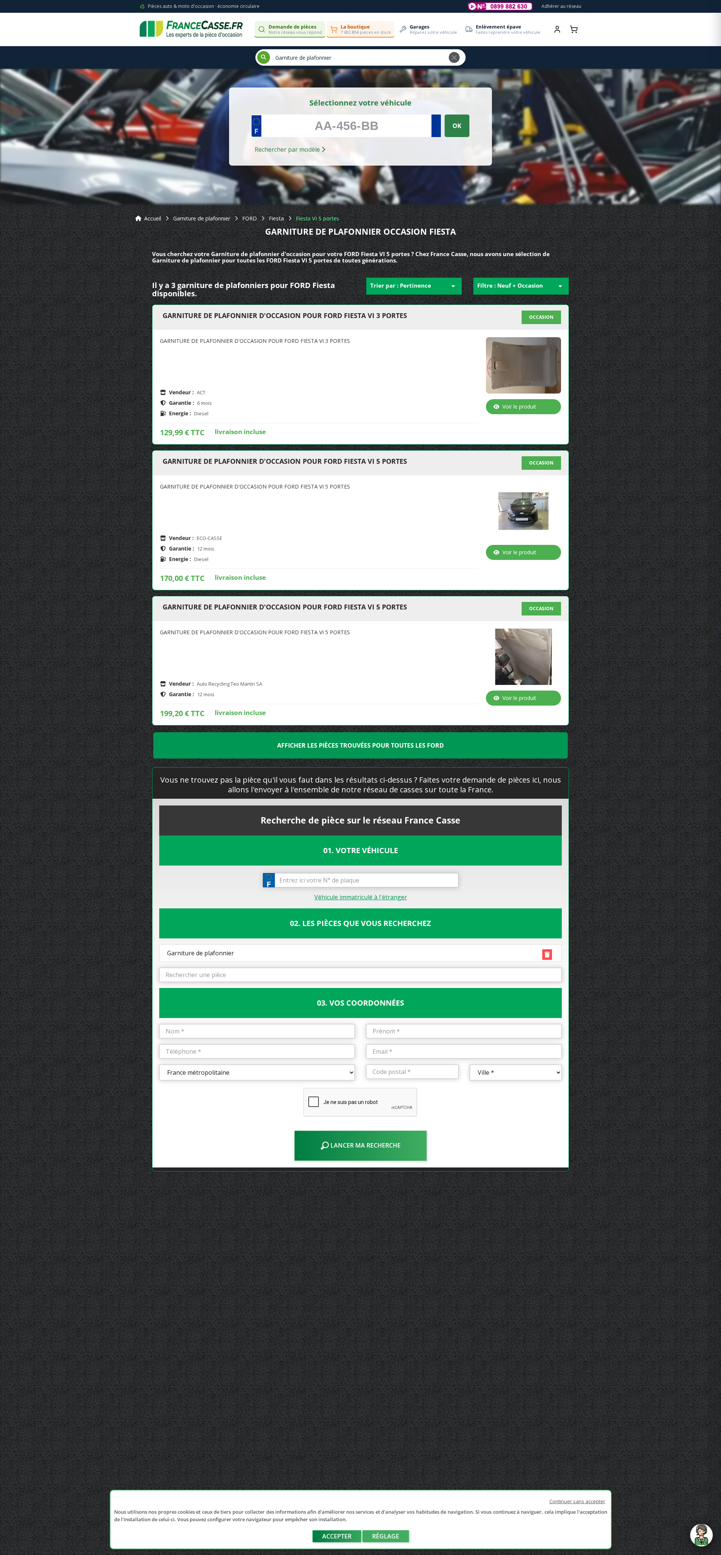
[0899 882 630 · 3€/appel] (500, 6)
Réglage (385, 1536)
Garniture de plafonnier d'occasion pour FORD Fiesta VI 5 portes (285, 461)
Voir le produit (519, 406)
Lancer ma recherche (365, 1145)
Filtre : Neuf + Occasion (521, 286)
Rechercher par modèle (288, 149)
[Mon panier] (573, 29)
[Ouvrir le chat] (701, 1538)
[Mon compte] (557, 29)
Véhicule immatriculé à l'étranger (360, 897)
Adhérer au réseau (561, 6)
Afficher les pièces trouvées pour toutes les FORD (360, 745)
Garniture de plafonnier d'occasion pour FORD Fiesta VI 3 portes (285, 316)
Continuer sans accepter (577, 1501)
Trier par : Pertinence (414, 286)
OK (457, 126)
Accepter (336, 1536)
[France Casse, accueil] (191, 29)
